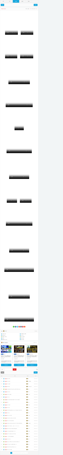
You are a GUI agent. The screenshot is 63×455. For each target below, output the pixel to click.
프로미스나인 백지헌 (9, 415)
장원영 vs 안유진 (4, 336)
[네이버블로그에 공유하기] (13, 327)
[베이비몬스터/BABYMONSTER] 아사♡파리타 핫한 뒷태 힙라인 (15, 423)
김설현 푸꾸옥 (8, 378)
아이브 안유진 (8, 381)
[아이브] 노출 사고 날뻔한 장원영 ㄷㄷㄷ (12, 444)
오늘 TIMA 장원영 (9, 394)
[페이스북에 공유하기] (15, 327)
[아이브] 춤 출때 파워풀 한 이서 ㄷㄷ (11, 431)
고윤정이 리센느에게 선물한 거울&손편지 (12, 428)
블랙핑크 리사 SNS (4, 339)
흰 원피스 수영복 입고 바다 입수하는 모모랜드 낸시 (13, 441)
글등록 (35, 372)
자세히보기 (6, 364)
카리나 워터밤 (22, 336)
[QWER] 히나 (8, 391)
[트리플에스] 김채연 (23, 333)
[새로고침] (37, 369)
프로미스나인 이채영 (9, 449)
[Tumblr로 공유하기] (21, 327)
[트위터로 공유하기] (17, 327)
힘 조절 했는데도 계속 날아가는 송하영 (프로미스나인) (13, 389)
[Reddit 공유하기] (25, 327)
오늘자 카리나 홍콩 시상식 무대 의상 (11, 433)
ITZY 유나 (22, 335)
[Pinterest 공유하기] (23, 327)
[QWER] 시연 (4, 333)
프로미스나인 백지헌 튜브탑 (10, 420)
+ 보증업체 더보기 (35, 342)
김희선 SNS (3, 335)
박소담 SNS (8, 412)
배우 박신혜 (22, 339)
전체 (2, 372)
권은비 (7, 402)
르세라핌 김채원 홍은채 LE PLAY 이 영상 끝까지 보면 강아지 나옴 (15, 410)
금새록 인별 (8, 386)
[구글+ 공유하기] (19, 327)
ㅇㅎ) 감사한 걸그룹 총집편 (10, 436)
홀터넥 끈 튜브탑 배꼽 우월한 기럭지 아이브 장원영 (13, 399)
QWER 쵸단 (8, 407)
